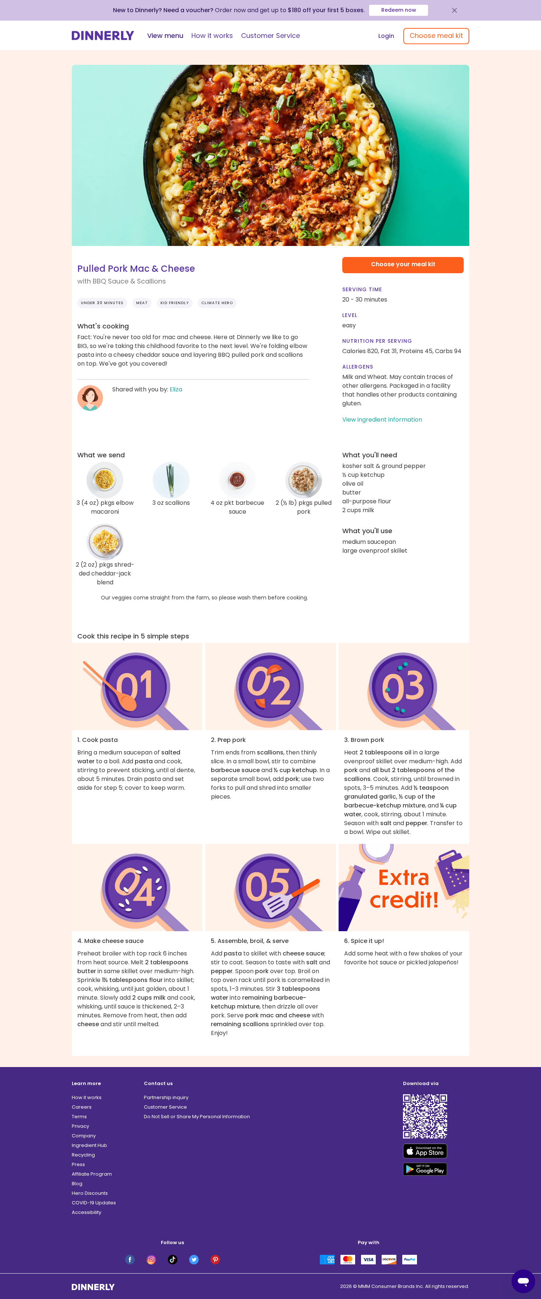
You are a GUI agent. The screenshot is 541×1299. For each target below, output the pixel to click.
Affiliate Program (92, 1173)
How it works (212, 35)
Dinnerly (103, 35)
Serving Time (362, 289)
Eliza (176, 389)
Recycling (83, 1154)
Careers (82, 1106)
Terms (79, 1116)
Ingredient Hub (89, 1145)
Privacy (80, 1126)
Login (386, 36)
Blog (77, 1183)
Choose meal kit (436, 35)
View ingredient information (382, 419)
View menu (165, 35)
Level (349, 315)
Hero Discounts (90, 1193)
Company (84, 1135)
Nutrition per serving (377, 341)
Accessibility (86, 1212)
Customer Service (270, 35)
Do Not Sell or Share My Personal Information (197, 1116)
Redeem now (398, 10)
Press (78, 1164)
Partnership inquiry (166, 1097)
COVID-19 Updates (94, 1202)
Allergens (357, 366)
